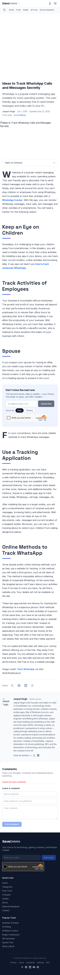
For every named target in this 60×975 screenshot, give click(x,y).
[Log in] (50, 3)
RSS (48, 963)
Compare (6, 894)
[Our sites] (19, 3)
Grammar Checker (10, 923)
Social (11, 10)
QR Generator (8, 938)
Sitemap (40, 963)
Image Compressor (11, 934)
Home (5, 883)
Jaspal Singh (8, 111)
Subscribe (46, 403)
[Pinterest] (38, 967)
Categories (7, 887)
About (5, 902)
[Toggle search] (4, 10)
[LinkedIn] (30, 967)
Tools (18, 10)
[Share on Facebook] (18, 685)
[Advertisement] (30, 48)
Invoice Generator (47, 10)
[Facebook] (26, 967)
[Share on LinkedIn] (25, 685)
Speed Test (7, 942)
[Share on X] (12, 685)
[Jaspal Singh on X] (34, 755)
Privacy (13, 963)
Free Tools (7, 891)
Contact (5, 910)
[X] (22, 967)
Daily (19, 410)
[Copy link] (32, 685)
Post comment (12, 824)
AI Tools (34, 10)
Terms (21, 963)
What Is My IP (8, 946)
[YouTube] (34, 967)
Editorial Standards (10, 906)
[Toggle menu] (55, 3)
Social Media (20, 115)
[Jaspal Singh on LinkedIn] (38, 755)
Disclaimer (30, 963)
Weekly (29, 410)
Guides (26, 10)
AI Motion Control (10, 930)
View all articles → (22, 755)
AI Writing (6, 927)
